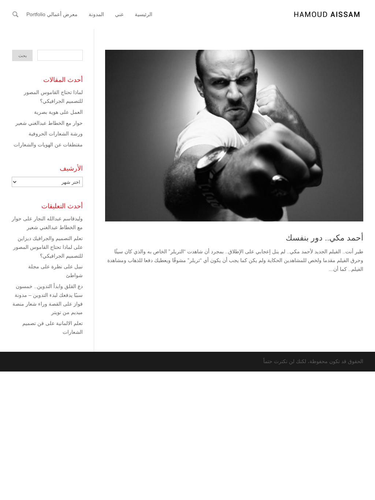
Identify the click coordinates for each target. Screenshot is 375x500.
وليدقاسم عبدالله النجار (58, 218)
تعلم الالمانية (69, 323)
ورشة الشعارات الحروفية (56, 134)
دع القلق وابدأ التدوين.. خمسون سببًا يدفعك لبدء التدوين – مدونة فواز (49, 295)
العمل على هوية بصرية (58, 112)
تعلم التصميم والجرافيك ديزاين (50, 238)
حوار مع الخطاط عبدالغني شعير (49, 123)
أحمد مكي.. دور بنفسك (324, 237)
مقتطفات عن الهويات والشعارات (48, 145)
